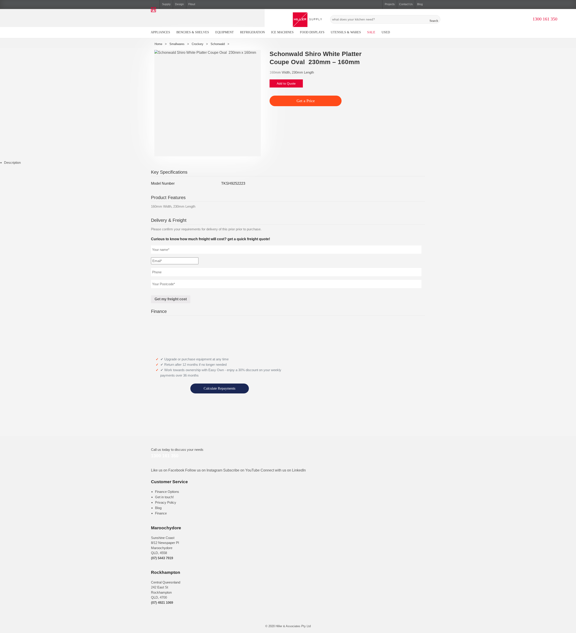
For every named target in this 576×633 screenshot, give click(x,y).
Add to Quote (286, 83)
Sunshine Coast (162, 538)
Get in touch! (164, 497)
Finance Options (167, 492)
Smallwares (176, 44)
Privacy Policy (165, 502)
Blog (420, 4)
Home (158, 44)
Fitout (191, 4)
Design (179, 4)
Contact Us (406, 4)
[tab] (290, 162)
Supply (166, 4)
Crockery (197, 44)
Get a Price (306, 101)
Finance (161, 513)
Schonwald (218, 44)
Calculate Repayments (219, 388)
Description (12, 162)
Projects (390, 4)
